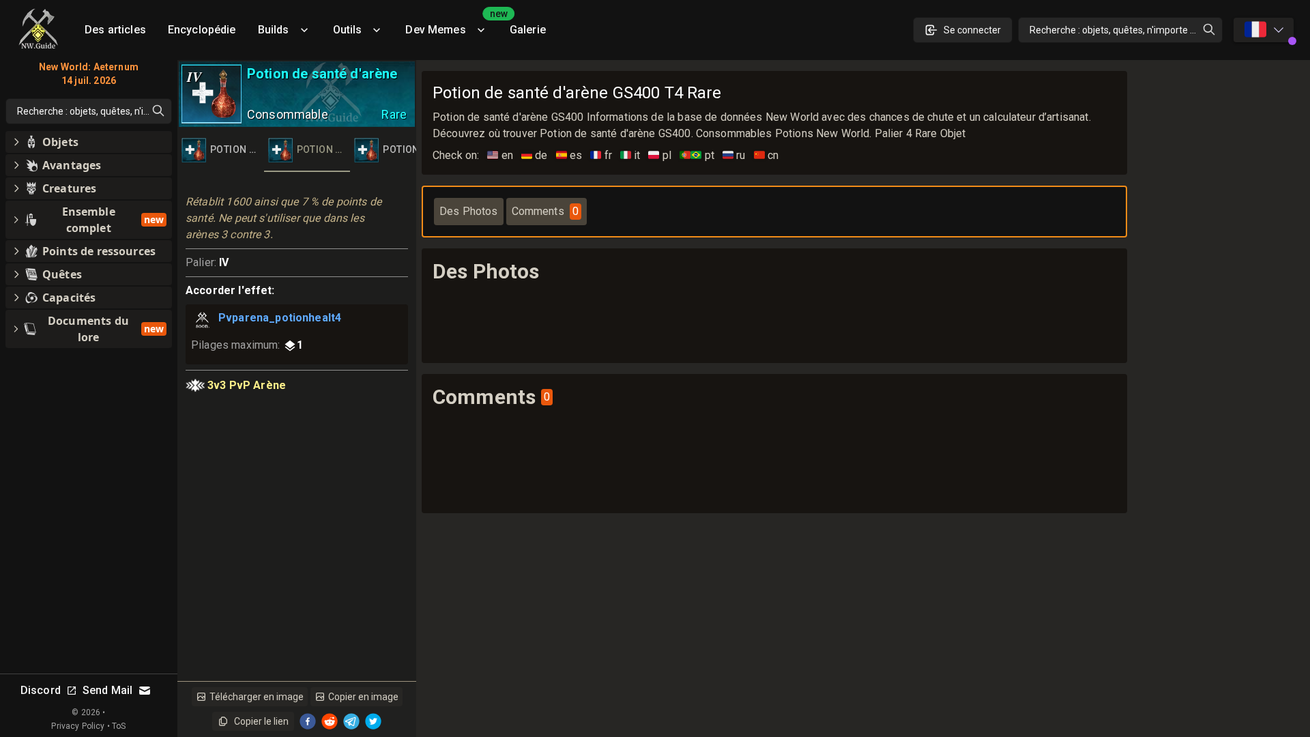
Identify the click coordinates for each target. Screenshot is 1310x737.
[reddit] (329, 721)
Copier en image (363, 696)
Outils (347, 29)
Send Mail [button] (107, 690)
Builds (273, 29)
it (630, 155)
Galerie (528, 29)
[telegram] (351, 721)
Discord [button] (40, 690)
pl (659, 155)
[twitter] (373, 721)
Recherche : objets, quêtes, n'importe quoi (1119, 30)
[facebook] (308, 721)
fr (601, 155)
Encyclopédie (202, 29)
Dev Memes (451, 25)
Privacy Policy (77, 726)
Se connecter (972, 30)
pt (697, 155)
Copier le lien (261, 721)
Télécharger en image (256, 696)
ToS (119, 726)
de (534, 155)
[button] (88, 142)
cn (766, 155)
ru (734, 155)
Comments (545, 211)
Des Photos (468, 211)
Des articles (115, 29)
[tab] (220, 150)
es (569, 155)
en (500, 155)
